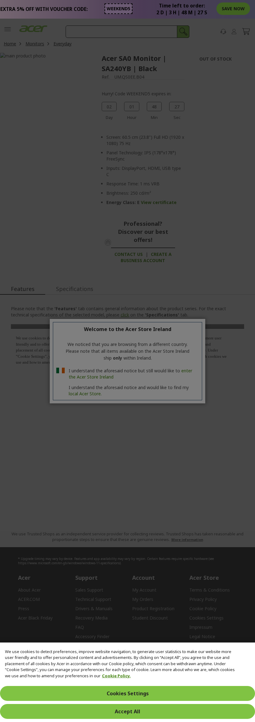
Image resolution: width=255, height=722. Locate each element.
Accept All (127, 711)
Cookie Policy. (116, 676)
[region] (127, 682)
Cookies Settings (128, 693)
